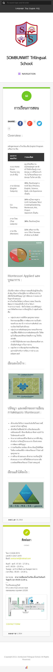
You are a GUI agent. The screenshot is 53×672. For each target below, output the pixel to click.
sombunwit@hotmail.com (20, 558)
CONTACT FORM (13, 624)
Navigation (28, 73)
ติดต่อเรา (26, 540)
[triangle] (26, 508)
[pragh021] (26, 266)
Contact (26, 545)
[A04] (26, 619)
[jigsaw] (26, 399)
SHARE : (12, 121)
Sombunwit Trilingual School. (29, 657)
